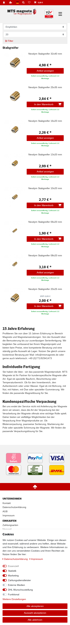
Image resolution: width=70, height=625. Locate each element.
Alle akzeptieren (35, 606)
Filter (10, 41)
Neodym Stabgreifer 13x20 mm (45, 154)
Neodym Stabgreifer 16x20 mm (45, 121)
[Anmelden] (4, 2)
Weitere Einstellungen (14, 599)
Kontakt (7, 503)
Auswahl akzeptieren (35, 612)
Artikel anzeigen (45, 70)
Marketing (13, 575)
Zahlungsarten (10, 525)
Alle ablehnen (35, 619)
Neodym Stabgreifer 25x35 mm (45, 87)
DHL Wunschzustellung (20, 589)
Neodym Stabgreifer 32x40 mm (45, 54)
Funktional (13, 594)
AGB (5, 511)
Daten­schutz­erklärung (16, 559)
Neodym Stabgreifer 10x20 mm (45, 188)
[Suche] (23, 2)
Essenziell (13, 566)
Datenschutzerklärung (14, 507)
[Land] (17, 2)
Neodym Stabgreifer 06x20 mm (45, 222)
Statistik (12, 570)
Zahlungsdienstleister (19, 580)
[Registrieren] (11, 2)
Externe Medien (16, 585)
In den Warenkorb (43, 104)
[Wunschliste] (29, 2)
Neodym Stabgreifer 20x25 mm (45, 289)
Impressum (9, 515)
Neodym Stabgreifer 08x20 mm (45, 255)
